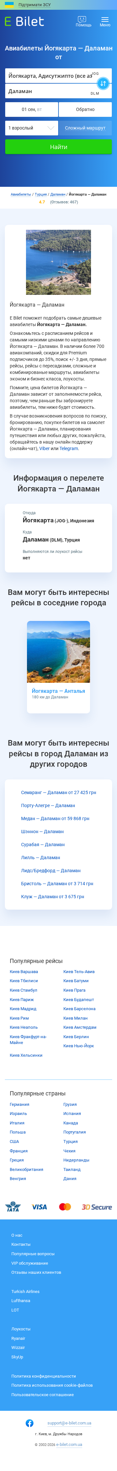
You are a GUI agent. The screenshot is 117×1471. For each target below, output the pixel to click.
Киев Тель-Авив (79, 971)
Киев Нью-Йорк (78, 1045)
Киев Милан (75, 1018)
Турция (70, 1141)
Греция (17, 1160)
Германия (19, 1104)
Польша (18, 1132)
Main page (18, 19)
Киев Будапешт (78, 999)
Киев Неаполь (24, 1027)
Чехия (69, 1150)
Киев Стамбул (23, 990)
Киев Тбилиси (24, 980)
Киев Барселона (79, 1008)
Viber (44, 448)
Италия (17, 1122)
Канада (70, 1122)
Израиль (18, 1113)
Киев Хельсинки (26, 1055)
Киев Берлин (76, 1036)
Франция (19, 1150)
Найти (58, 147)
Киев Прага (74, 990)
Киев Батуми (76, 980)
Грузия (70, 1104)
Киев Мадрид (23, 1008)
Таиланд (72, 1169)
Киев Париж (22, 999)
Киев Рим (19, 1018)
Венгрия (18, 1178)
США (14, 1141)
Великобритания (26, 1169)
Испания (72, 1113)
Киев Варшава (24, 971)
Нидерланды (76, 1160)
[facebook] (29, 1423)
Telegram (68, 448)
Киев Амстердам (80, 1027)
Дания (69, 1178)
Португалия (74, 1132)
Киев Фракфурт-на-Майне (28, 1039)
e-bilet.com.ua (69, 1444)
